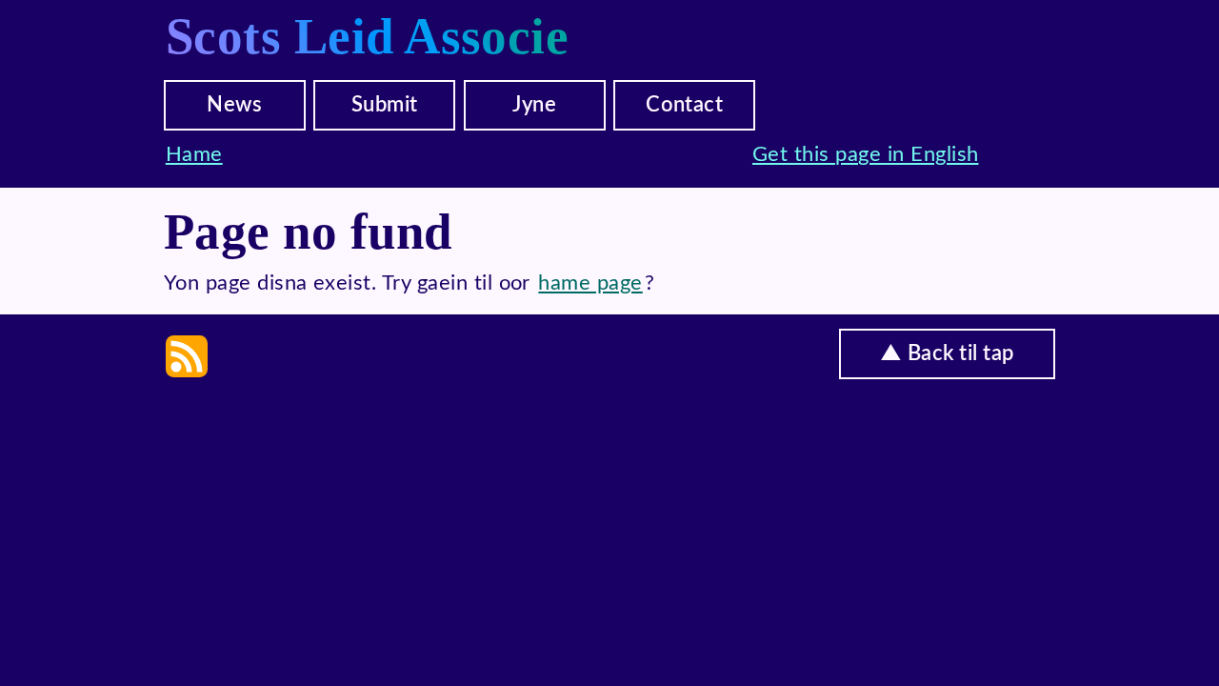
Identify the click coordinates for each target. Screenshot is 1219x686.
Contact (684, 104)
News (234, 104)
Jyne (534, 104)
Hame (194, 154)
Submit (384, 104)
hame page (590, 282)
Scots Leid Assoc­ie (368, 36)
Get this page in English (865, 154)
